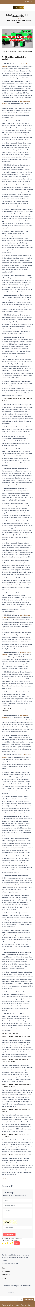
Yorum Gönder (9, 1234)
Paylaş (4, 1178)
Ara (21, 1300)
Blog (19, 18)
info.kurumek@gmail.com (10, 1263)
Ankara (5, 1260)
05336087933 (28, 1300)
